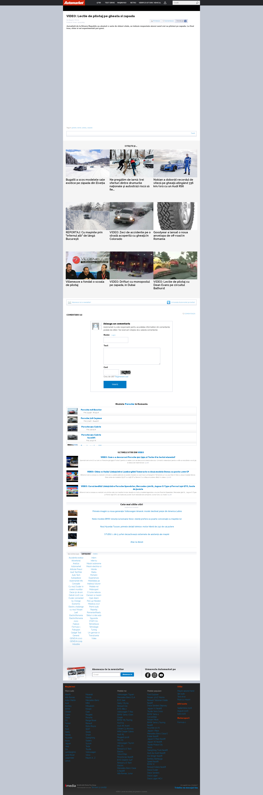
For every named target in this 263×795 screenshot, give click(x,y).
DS (66, 720)
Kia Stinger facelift (154, 756)
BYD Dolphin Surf (124, 760)
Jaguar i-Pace (153, 731)
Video (141, 452)
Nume (107, 335)
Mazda (88, 697)
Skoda (88, 732)
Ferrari (68, 723)
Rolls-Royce (91, 726)
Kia (66, 749)
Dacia (67, 717)
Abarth (68, 694)
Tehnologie (93, 627)
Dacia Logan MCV (154, 778)
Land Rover (70, 755)
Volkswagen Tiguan (125, 694)
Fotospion (76, 630)
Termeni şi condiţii (99, 787)
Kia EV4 (120, 723)
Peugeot (89, 715)
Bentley (68, 706)
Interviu (94, 561)
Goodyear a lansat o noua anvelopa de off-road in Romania (170, 236)
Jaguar (68, 743)
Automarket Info (76, 581)
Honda (68, 735)
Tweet (193, 133)
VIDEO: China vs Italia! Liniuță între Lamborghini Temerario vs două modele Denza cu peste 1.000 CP (138, 472)
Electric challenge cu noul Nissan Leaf (76, 610)
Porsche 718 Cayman (91, 418)
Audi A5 (120, 734)
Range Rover (91, 720)
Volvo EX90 (122, 754)
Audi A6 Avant (123, 726)
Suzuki (88, 743)
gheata (74, 128)
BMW (67, 709)
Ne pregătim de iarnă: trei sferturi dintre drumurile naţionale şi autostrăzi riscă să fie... (129, 184)
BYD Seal (121, 700)
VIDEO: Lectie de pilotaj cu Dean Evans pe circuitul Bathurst (171, 285)
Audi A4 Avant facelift (156, 753)
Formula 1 (76, 627)
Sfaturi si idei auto (93, 615)
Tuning (94, 630)
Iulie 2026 (181, 714)
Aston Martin (70, 700)
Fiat (66, 726)
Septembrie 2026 (184, 708)
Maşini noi (70, 687)
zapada (89, 128)
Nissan (89, 709)
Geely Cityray (123, 703)
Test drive (181, 697)
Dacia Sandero (153, 773)
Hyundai (68, 738)
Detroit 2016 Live (76, 595)
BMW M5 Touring (124, 720)
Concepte (76, 584)
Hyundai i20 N (153, 728)
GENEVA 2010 (76, 638)
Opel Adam (94, 598)
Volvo (88, 755)
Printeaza (156, 21)
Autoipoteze (76, 578)
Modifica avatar (96, 326)
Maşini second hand (185, 691)
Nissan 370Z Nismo (156, 697)
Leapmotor (69, 758)
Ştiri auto (181, 694)
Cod (106, 367)
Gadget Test (76, 633)
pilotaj (84, 128)
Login (165, 2)
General (76, 635)
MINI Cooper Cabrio (125, 731)
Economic (76, 604)
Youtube (161, 675)
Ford (67, 729)
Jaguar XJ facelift (154, 708)
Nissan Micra (152, 719)
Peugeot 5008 (123, 737)
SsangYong (90, 738)
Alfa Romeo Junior (125, 773)
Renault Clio (122, 706)
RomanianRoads (94, 612)
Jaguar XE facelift (154, 742)
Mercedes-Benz (92, 700)
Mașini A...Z (90, 758)
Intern (94, 558)
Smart (88, 735)
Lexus (67, 761)
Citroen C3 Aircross (125, 729)
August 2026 (182, 711)
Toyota (88, 749)
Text (106, 345)
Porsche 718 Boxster (91, 410)
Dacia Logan (152, 776)
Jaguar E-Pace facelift (156, 739)
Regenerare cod (121, 376)
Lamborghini (70, 752)
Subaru (89, 740)
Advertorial (76, 561)
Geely (67, 732)
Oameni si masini (93, 595)
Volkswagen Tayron (125, 743)
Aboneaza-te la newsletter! (81, 302)
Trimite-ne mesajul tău (186, 788)
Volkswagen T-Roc (125, 712)
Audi (67, 703)
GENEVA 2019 (76, 641)
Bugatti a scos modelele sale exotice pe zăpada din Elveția (85, 181)
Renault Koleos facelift (156, 767)
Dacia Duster (152, 770)
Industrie (76, 644)
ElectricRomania (76, 615)
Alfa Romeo (70, 697)
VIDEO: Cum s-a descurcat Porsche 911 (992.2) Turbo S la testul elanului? (138, 457)
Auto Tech (76, 575)
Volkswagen (91, 752)
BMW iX (151, 764)
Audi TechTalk (76, 572)
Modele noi (93, 586)
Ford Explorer (153, 694)
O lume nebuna (94, 592)
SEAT (88, 729)
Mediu (93, 572)
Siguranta (94, 618)
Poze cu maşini (183, 699)
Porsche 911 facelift (125, 757)
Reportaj (93, 609)
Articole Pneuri (76, 569)
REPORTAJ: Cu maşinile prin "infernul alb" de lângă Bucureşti (84, 236)
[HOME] (74, 2)
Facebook (148, 675)
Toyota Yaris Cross (155, 711)
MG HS (120, 740)
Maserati (89, 694)
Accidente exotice (76, 558)
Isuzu (67, 740)
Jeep (67, 746)
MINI (88, 703)
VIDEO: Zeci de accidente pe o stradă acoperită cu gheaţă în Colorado (130, 236)
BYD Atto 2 (122, 709)
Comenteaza (169, 21)
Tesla (88, 746)
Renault (89, 723)
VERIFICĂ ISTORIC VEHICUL (150, 3)
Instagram (154, 675)
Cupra (67, 715)
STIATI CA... (94, 621)
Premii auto (94, 607)
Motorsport (93, 589)
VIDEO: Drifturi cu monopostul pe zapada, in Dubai (130, 283)
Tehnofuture (94, 624)
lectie (79, 128)
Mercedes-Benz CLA (126, 697)
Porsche (129, 404)
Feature (76, 624)
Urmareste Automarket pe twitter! (183, 302)
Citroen (68, 712)
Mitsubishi (90, 706)
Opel (88, 712)
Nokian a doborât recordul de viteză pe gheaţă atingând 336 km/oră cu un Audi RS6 (173, 183)
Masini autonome (94, 563)
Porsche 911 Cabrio (91, 427)
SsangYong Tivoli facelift (157, 750)
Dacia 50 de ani (76, 592)
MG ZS (120, 746)
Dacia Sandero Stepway (157, 705)
